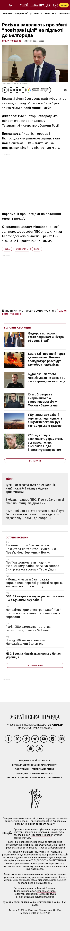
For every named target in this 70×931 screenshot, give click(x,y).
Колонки (50, 13)
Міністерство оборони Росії (38, 125)
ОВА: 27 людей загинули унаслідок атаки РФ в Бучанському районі (35, 598)
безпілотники (22, 249)
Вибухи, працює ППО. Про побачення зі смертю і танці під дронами (34, 501)
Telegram (9, 125)
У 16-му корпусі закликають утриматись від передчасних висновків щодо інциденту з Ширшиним (45, 442)
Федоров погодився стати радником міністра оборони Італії (46, 337)
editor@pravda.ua (44, 896)
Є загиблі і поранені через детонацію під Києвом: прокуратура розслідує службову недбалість (46, 359)
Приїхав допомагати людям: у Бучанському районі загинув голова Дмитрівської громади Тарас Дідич (32, 566)
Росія (36, 249)
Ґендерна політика (43, 769)
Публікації (21, 13)
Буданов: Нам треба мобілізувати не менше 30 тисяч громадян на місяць (46, 377)
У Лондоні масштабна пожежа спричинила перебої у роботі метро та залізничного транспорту (34, 583)
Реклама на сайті (29, 760)
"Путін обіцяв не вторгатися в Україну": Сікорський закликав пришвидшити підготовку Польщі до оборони (34, 514)
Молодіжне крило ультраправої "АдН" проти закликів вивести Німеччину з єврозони (34, 613)
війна (7, 249)
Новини (7, 13)
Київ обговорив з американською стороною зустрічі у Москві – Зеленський (43, 400)
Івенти (46, 760)
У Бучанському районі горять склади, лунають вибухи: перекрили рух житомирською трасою (45, 420)
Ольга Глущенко (12, 41)
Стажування (37, 777)
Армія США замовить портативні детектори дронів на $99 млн (29, 628)
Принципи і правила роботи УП (34, 773)
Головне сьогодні (17, 327)
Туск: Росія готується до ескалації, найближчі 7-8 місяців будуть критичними (30, 488)
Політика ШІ (22, 769)
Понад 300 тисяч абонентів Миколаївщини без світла (26, 642)
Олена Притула (47, 894)
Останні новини (17, 537)
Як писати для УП (17, 777)
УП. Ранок (36, 13)
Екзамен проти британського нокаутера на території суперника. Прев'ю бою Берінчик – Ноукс (32, 549)
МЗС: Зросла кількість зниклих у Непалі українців (34, 655)
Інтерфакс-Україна (41, 835)
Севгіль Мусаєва (46, 891)
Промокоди (55, 777)
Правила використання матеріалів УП (34, 765)
